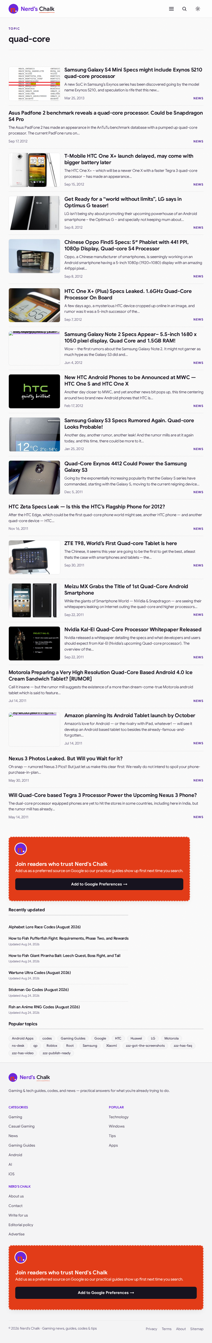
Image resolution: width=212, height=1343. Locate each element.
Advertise (17, 1234)
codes (47, 1038)
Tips (112, 1135)
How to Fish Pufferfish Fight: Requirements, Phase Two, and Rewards (68, 938)
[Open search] (184, 8)
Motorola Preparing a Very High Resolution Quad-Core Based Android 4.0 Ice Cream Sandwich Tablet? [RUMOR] (101, 675)
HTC (118, 1038)
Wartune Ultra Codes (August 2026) (40, 972)
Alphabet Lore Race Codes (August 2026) (45, 927)
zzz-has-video (23, 1053)
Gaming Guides (73, 1038)
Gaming (15, 1117)
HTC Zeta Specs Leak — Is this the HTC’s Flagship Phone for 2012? (87, 506)
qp (35, 1045)
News (198, 98)
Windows (117, 1126)
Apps (113, 1145)
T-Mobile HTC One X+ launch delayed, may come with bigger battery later (128, 159)
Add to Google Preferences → (99, 884)
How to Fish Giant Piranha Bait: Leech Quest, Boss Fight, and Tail (64, 955)
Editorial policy (21, 1224)
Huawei (136, 1038)
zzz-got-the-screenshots (145, 1045)
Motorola (171, 1038)
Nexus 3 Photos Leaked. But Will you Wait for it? (66, 758)
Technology (118, 1117)
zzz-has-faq (183, 1045)
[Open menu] (171, 9)
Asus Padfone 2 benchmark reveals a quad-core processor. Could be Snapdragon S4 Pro (106, 116)
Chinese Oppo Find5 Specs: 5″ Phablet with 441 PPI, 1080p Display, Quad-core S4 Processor (126, 245)
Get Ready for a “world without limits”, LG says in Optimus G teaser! (123, 202)
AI (10, 1164)
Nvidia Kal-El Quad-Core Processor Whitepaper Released (133, 629)
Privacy (151, 1329)
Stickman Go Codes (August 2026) (39, 989)
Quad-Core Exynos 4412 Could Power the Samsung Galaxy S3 (125, 466)
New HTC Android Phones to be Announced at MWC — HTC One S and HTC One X (130, 380)
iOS (11, 1174)
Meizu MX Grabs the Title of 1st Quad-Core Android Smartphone (126, 589)
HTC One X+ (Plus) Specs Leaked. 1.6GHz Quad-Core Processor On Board (128, 294)
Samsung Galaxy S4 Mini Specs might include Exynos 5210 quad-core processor (133, 73)
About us (16, 1196)
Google (100, 1038)
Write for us (18, 1215)
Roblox (52, 1045)
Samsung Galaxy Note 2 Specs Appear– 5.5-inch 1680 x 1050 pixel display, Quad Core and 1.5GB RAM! (130, 337)
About (181, 1329)
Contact (15, 1205)
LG (153, 1038)
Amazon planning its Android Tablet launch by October (129, 715)
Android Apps (22, 1038)
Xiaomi (111, 1045)
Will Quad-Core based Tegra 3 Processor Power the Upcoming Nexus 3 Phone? (103, 795)
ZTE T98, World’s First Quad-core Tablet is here (120, 543)
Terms (166, 1329)
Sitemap (196, 1329)
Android (15, 1155)
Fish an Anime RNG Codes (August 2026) (44, 1007)
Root (70, 1045)
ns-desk (18, 1045)
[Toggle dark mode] (197, 8)
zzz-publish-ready (57, 1053)
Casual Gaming (22, 1126)
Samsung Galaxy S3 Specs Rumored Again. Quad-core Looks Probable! (129, 423)
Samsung (90, 1045)
